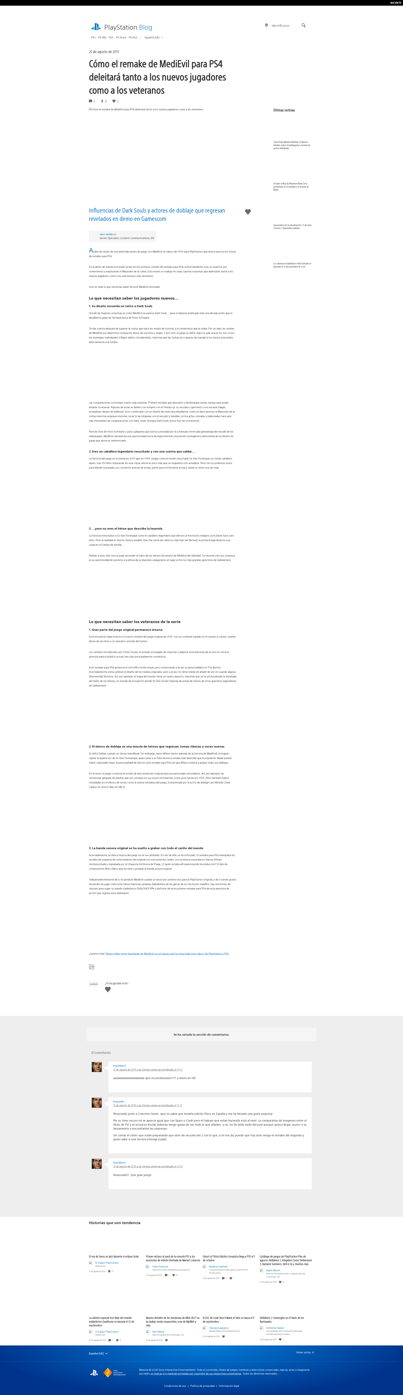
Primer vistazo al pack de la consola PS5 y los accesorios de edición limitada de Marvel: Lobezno (173, 1258)
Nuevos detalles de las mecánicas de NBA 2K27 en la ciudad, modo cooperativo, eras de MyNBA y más (172, 1321)
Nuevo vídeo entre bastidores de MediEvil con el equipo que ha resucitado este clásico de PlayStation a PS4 (167, 953)
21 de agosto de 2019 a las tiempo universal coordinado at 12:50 (148, 1166)
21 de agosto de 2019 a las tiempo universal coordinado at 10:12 (147, 1069)
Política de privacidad (202, 1385)
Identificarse (280, 25)
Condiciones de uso (175, 1385)
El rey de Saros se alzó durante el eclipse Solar (114, 1256)
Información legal (229, 1385)
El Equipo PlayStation (106, 1262)
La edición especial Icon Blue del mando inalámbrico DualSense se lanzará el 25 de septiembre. (111, 1321)
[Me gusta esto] (109, 1271)
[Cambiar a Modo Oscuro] (266, 25)
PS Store (121, 37)
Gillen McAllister (108, 234)
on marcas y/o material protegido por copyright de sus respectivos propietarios (195, 1373)
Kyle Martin (158, 1331)
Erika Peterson (160, 1266)
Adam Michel (273, 1270)
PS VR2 (102, 37)
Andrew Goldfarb (218, 1266)
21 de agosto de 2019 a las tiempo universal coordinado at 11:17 (147, 1105)
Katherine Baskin (275, 1327)
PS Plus (133, 37)
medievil (94, 984)
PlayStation (128, 26)
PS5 (93, 37)
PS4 (111, 37)
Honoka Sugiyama (218, 1327)
